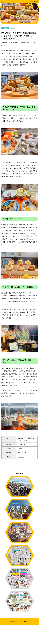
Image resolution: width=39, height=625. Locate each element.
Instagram (21, 457)
